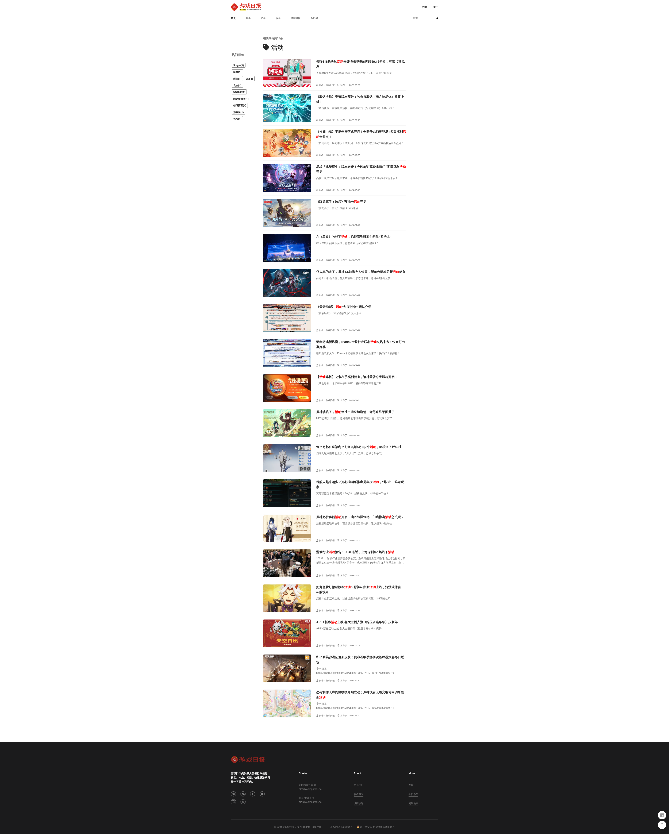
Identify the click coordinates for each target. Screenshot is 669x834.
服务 (278, 18)
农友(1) (237, 85)
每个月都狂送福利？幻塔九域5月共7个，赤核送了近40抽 (359, 447)
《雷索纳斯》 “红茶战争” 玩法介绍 (343, 306)
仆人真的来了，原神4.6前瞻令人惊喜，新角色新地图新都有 (360, 271)
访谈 (263, 18)
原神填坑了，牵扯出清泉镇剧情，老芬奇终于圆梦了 (355, 412)
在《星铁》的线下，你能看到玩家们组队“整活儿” (353, 236)
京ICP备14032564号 (341, 826)
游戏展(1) (238, 112)
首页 (233, 18)
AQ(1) (249, 78)
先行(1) (237, 118)
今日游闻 (413, 794)
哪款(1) (237, 78)
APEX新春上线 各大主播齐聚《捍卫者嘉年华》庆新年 (357, 622)
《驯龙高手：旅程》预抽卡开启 (341, 201)
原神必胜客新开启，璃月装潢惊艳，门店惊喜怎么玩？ (360, 517)
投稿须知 (358, 803)
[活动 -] (246, 7)
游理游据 (296, 18)
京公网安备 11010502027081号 (377, 826)
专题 (411, 785)
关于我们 (358, 785)
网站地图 (413, 803)
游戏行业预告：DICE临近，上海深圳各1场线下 (355, 552)
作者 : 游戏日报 (327, 85)
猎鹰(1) (237, 72)
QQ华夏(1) (239, 92)
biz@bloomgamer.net (310, 789)
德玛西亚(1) (239, 105)
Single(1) (238, 65)
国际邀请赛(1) (241, 98)
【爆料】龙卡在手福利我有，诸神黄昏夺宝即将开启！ (357, 376)
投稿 (424, 7)
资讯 (248, 18)
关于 (435, 7)
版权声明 (358, 794)
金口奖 (314, 18)
